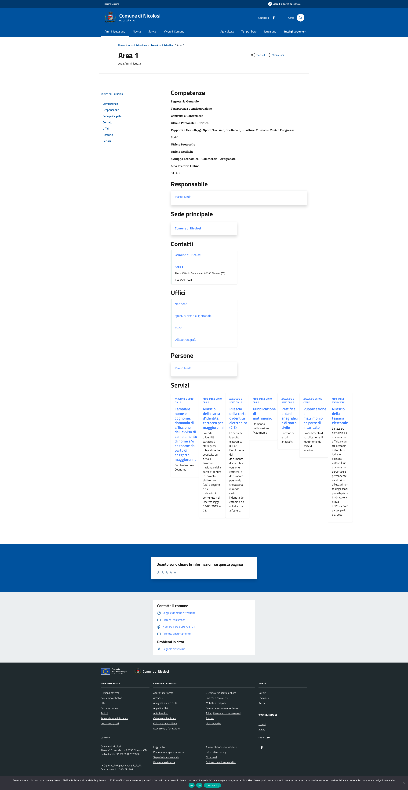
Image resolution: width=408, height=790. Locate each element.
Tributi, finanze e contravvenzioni (223, 713)
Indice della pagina (112, 94)
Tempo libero (249, 31)
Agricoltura (227, 31)
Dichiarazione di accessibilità (221, 762)
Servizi (152, 31)
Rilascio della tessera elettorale (340, 416)
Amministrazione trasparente (221, 747)
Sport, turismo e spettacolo (193, 316)
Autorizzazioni (160, 713)
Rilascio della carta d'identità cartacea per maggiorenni (213, 418)
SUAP (178, 328)
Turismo (210, 718)
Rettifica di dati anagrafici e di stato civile (289, 418)
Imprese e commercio (217, 698)
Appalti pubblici (161, 708)
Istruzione (270, 31)
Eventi (262, 729)
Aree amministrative (111, 698)
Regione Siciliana (111, 3)
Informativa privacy (216, 752)
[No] (404, 783)
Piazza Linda (183, 197)
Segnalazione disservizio (166, 757)
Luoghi (262, 724)
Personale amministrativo (114, 718)
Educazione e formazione (166, 728)
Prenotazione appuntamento (168, 752)
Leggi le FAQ (160, 747)
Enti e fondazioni (109, 708)
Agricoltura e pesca (163, 693)
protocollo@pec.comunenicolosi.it (124, 765)
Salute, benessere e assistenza (222, 708)
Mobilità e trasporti (216, 703)
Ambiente (158, 698)
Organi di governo (110, 693)
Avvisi (262, 703)
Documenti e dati (110, 723)
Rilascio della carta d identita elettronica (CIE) (238, 418)
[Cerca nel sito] (300, 18)
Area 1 (179, 266)
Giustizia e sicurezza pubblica (221, 693)
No (199, 785)
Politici (104, 713)
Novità (137, 31)
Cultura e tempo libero (165, 723)
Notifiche (181, 304)
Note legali (211, 757)
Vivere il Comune (174, 31)
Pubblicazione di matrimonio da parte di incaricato (314, 418)
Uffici (103, 703)
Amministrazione (115, 31)
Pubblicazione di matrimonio (264, 413)
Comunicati (264, 698)
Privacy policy (212, 785)
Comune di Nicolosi (188, 228)
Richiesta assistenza (164, 762)
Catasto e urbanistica (164, 718)
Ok (191, 785)
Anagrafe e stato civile (184, 400)
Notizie (262, 693)
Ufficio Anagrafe (185, 339)
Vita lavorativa (213, 723)
